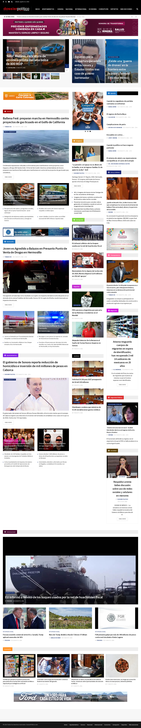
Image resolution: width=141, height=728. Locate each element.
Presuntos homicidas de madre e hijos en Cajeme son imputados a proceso (52, 444)
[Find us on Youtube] (9, 2)
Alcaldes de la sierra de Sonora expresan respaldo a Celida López (51, 210)
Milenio (110, 212)
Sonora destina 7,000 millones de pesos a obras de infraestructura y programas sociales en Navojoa (53, 456)
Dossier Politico (10, 374)
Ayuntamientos (48, 9)
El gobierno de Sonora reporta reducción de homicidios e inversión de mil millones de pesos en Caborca (35, 366)
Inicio (37, 9)
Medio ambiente (10, 132)
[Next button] (67, 66)
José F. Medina (112, 138)
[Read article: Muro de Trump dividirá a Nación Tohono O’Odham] (70, 618)
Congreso (77, 159)
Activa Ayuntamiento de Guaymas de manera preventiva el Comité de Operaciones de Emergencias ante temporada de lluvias (18, 464)
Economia (93, 9)
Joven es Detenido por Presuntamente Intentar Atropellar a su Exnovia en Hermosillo (19, 337)
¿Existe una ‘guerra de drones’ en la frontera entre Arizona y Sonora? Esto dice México (120, 69)
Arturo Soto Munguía (115, 127)
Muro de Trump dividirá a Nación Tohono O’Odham (68, 634)
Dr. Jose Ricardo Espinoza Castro (119, 164)
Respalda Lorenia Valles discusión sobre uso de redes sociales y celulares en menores (122, 488)
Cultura (111, 179)
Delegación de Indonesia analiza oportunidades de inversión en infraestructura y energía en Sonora (19, 218)
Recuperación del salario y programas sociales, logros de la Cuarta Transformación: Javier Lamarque (19, 210)
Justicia (77, 374)
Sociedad (122, 476)
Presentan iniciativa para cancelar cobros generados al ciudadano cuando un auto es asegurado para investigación (88, 204)
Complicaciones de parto (116, 124)
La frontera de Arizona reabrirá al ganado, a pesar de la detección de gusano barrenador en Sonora (16, 198)
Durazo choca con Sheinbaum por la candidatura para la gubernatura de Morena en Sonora (44, 17)
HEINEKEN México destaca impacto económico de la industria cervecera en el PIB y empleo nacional (121, 680)
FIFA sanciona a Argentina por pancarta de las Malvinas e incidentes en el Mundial (87, 312)
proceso (9, 601)
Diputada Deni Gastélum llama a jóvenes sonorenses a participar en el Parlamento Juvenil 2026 (87, 211)
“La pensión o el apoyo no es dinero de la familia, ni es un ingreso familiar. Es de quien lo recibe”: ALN (87, 167)
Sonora (60, 9)
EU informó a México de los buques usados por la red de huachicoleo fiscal (54, 597)
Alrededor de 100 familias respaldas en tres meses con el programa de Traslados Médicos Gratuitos (18, 456)
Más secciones (126, 9)
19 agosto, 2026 (22, 374)
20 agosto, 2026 (123, 151)
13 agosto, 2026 (122, 295)
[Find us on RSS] (11, 2)
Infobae (110, 435)
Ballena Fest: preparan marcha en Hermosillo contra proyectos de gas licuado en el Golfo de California (36, 120)
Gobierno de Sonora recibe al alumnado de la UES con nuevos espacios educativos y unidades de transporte (53, 198)
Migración (122, 336)
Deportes (114, 9)
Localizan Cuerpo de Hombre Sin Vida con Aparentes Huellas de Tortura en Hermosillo (52, 325)
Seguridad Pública (114, 404)
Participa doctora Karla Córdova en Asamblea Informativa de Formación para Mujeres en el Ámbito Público (17, 443)
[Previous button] (67, 70)
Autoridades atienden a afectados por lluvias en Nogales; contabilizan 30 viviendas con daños (53, 464)
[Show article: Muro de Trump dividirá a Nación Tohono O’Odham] (55, 76)
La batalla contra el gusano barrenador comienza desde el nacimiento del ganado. (18, 680)
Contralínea (11, 67)
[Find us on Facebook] (3, 2)
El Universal (117, 369)
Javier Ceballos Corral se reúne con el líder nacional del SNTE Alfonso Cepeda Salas (52, 217)
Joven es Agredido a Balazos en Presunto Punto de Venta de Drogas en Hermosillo (35, 250)
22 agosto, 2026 (78, 249)
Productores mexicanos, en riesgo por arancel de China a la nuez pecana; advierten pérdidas (86, 680)
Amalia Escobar (55, 638)
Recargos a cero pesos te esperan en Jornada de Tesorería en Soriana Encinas (53, 337)
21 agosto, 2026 (80, 82)
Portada (10, 52)
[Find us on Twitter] (6, 2)
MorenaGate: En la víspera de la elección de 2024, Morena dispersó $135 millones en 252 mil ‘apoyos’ (87, 273)
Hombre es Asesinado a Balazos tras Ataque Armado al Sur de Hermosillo (18, 343)
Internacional (81, 9)
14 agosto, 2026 (10, 448)
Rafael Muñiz (112, 107)
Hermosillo (9, 262)
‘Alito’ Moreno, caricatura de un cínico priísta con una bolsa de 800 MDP (27, 60)
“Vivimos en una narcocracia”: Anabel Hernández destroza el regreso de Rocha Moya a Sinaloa (121, 430)
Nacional (69, 9)
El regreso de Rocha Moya (116, 114)
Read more (9, 177)
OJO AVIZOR (111, 117)
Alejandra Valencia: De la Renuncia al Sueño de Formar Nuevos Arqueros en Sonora (86, 343)
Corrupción (103, 9)
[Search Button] (137, 9)
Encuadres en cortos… (115, 135)
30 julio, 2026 (44, 448)
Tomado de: (8, 126)
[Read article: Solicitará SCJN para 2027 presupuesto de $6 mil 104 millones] (88, 369)
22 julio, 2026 (123, 501)
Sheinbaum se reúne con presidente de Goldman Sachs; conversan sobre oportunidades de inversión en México (53, 681)
